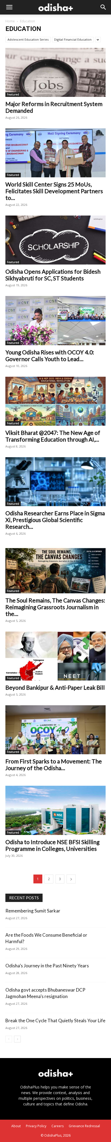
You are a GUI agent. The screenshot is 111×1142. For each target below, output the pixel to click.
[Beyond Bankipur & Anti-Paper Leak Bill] (55, 656)
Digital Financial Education (73, 39)
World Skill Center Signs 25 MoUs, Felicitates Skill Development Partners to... (54, 191)
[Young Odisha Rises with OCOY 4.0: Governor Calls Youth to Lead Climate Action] (55, 320)
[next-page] (71, 879)
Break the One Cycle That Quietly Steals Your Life (55, 1020)
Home (10, 21)
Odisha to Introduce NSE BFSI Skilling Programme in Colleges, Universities (52, 845)
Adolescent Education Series (28, 39)
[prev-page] (8, 1039)
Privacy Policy (36, 1126)
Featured (13, 94)
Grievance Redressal (84, 1126)
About (16, 1126)
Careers (57, 1126)
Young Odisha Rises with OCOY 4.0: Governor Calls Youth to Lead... (49, 355)
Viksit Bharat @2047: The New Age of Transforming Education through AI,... (52, 436)
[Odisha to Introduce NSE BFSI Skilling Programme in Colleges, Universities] (55, 810)
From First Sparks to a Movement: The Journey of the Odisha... (53, 764)
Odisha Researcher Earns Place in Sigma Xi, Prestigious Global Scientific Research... (55, 520)
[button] (9, 7)
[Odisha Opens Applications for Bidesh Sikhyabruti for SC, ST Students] (55, 240)
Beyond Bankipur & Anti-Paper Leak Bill (55, 687)
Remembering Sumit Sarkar (32, 911)
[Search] (103, 7)
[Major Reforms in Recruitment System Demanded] (55, 72)
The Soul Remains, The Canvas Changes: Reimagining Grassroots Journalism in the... (55, 607)
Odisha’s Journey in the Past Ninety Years (47, 965)
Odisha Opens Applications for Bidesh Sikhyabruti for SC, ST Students (52, 274)
